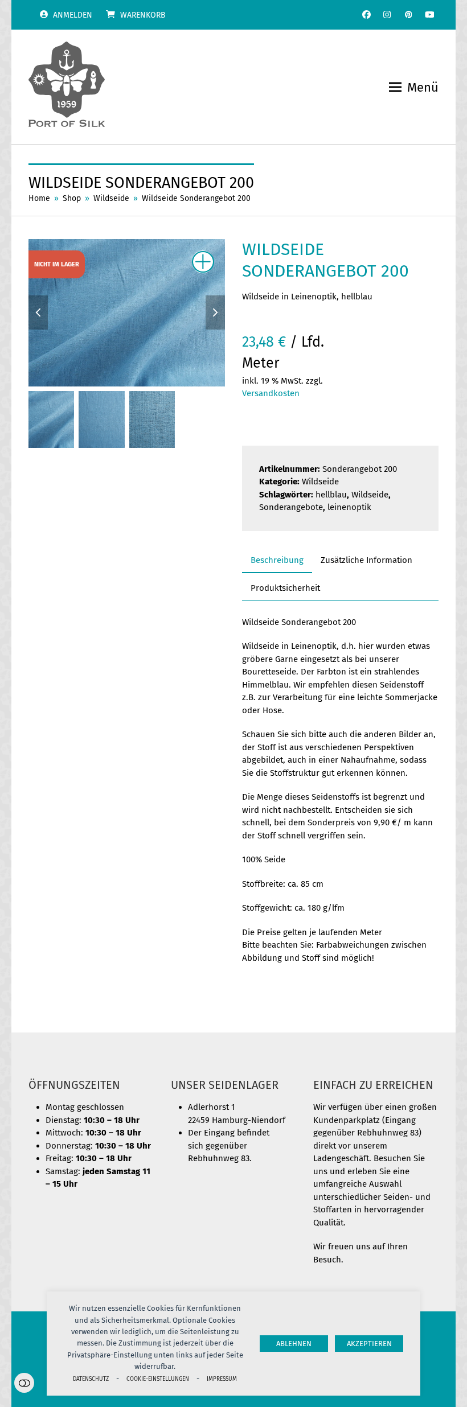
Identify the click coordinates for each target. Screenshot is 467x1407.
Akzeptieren (369, 1343)
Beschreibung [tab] (277, 560)
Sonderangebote (291, 507)
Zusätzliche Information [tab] (366, 560)
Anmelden (72, 15)
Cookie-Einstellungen (157, 1379)
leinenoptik (349, 507)
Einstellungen (24, 1383)
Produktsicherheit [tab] (285, 588)
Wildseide (320, 481)
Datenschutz (91, 1379)
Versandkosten (271, 393)
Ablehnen (294, 1343)
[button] (414, 87)
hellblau (331, 494)
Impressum (222, 1379)
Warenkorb (143, 15)
